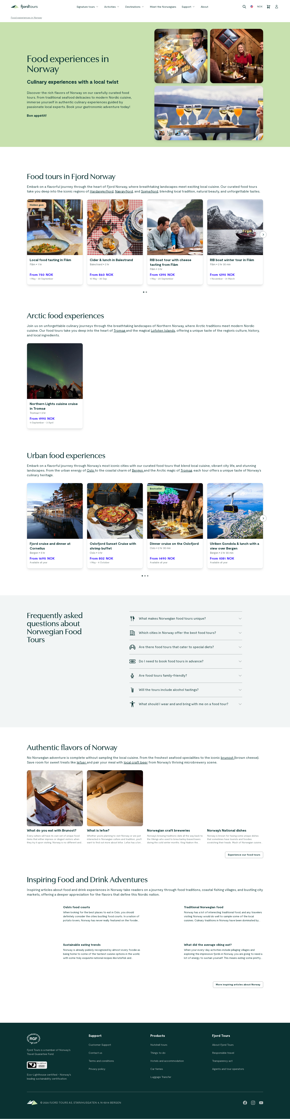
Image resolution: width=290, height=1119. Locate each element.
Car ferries (156, 1069)
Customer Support (100, 1045)
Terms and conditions (101, 1061)
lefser (82, 762)
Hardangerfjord (101, 191)
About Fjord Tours (223, 1045)
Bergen (138, 470)
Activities (110, 7)
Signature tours (86, 7)
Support (186, 7)
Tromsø (120, 330)
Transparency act (222, 1061)
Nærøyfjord (124, 191)
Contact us (95, 1053)
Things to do (157, 1053)
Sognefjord (149, 191)
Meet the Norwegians (163, 7)
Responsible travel (223, 1053)
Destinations (132, 7)
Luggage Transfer (160, 1077)
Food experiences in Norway (26, 18)
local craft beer (136, 762)
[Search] (244, 7)
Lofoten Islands (163, 330)
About (204, 7)
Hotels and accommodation (167, 1061)
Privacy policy (97, 1069)
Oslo (91, 470)
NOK (259, 7)
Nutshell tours (158, 1045)
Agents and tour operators (228, 1069)
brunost (227, 757)
